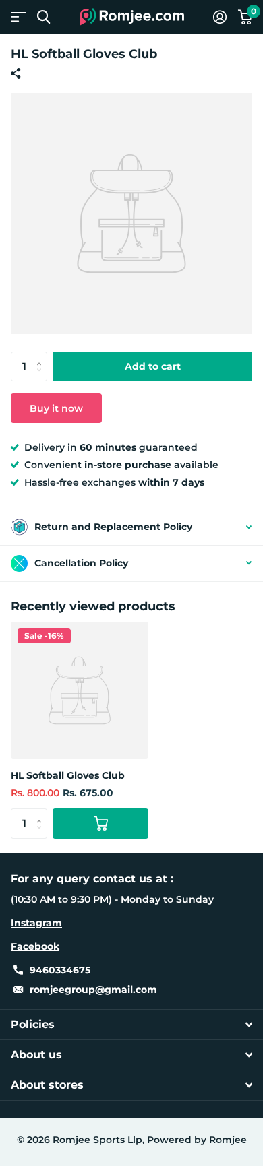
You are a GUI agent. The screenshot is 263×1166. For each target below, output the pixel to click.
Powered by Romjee (197, 1140)
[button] (42, 355)
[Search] (43, 17)
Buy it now (56, 408)
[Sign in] (219, 17)
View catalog (18, 17)
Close (131, 1024)
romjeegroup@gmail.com (93, 989)
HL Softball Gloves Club (68, 775)
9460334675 (60, 970)
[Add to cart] (100, 823)
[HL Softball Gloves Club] (79, 690)
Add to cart (153, 366)
